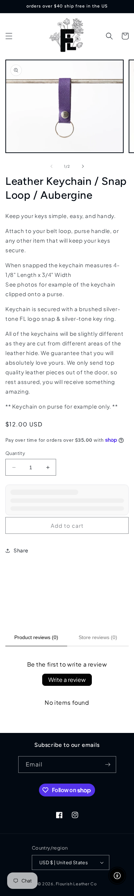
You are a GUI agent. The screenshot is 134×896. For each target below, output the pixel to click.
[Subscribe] (108, 764)
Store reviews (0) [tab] (98, 637)
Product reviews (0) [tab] (36, 637)
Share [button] (21, 550)
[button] (9, 36)
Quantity (15, 453)
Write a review (67, 679)
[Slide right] (83, 166)
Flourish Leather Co (76, 883)
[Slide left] (51, 166)
